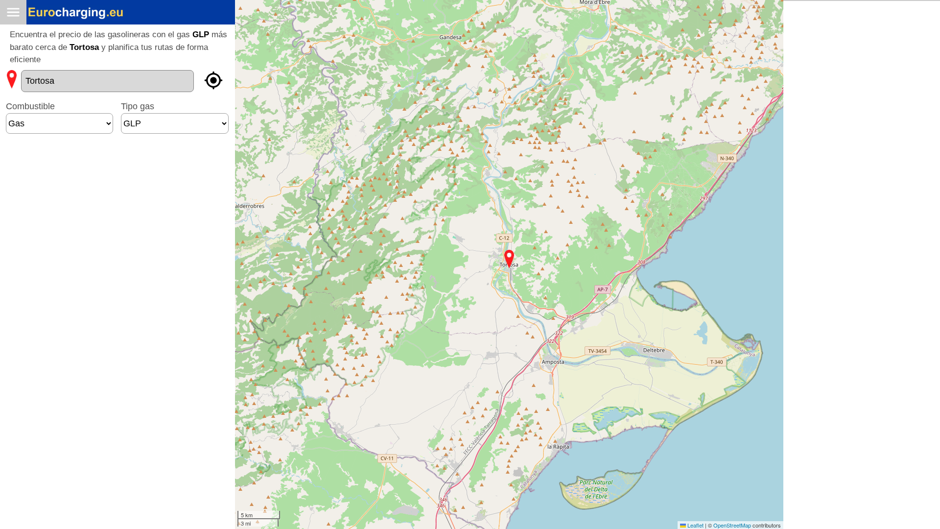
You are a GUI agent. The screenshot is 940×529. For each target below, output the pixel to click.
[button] (509, 259)
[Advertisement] (117, 171)
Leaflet (695, 525)
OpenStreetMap (732, 525)
